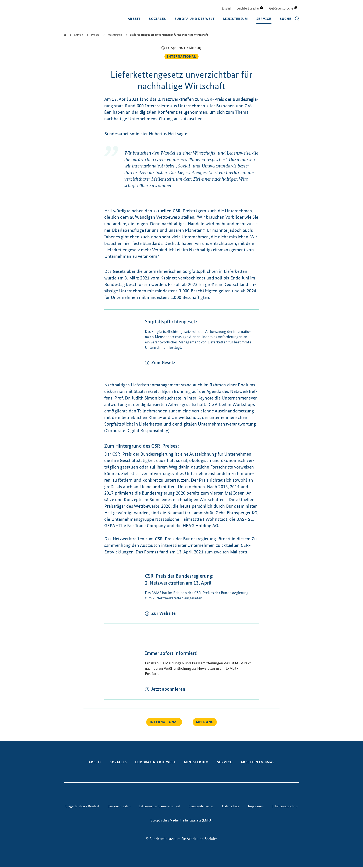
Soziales (157, 19)
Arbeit (134, 19)
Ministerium (235, 19)
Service (263, 19)
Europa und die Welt (194, 19)
